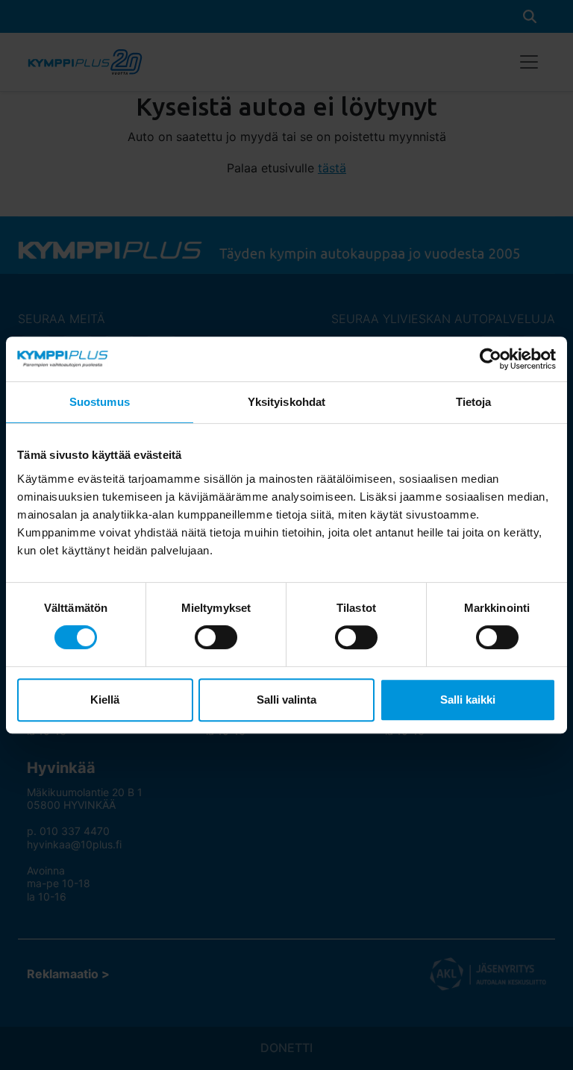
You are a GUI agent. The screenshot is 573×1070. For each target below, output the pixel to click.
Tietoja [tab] (474, 401)
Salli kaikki (467, 699)
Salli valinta (286, 699)
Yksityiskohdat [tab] (286, 401)
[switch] (216, 637)
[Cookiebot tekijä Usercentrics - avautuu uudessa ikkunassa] (490, 359)
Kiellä (104, 699)
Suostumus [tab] (99, 401)
